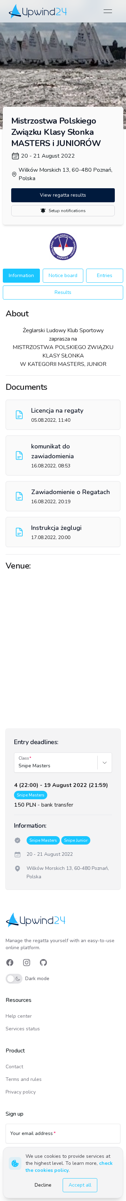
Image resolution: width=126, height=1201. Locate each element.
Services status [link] (23, 1028)
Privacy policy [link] (21, 1092)
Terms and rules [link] (24, 1079)
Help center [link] (19, 1016)
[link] (38, 11)
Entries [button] (104, 275)
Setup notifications (67, 211)
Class (24, 758)
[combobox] (19, 765)
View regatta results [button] (63, 195)
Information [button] (21, 275)
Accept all (80, 1185)
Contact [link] (14, 1066)
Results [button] (63, 292)
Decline (43, 1185)
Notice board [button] (63, 275)
